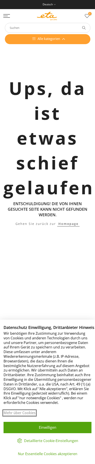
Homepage (68, 224)
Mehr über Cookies (20, 413)
